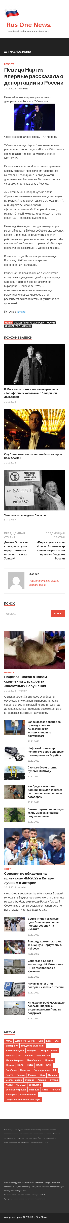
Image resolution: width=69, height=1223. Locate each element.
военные (34, 1089)
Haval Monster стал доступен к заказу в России (46, 985)
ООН (48, 1065)
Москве (10, 1065)
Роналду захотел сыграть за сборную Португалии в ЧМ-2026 (45, 945)
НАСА (20, 1065)
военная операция (16, 1089)
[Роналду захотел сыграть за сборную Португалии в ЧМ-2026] (14, 953)
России (50, 322)
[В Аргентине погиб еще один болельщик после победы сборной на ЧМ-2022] (14, 930)
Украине (26, 326)
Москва (49, 1060)
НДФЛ (39, 1065)
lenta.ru (21, 311)
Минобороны (34, 1060)
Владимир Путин (15, 1050)
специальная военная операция (23, 1099)
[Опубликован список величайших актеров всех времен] (34, 450)
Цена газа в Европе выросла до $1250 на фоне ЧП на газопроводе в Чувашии (45, 966)
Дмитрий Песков (48, 1050)
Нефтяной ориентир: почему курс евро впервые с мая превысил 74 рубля (46, 752)
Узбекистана (12, 326)
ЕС (19, 1055)
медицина (11, 1094)
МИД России (43, 1055)
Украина (29, 1080)
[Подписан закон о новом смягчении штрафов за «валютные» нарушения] (34, 669)
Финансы (9, 672)
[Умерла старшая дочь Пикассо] (34, 511)
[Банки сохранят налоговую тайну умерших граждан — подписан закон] (14, 821)
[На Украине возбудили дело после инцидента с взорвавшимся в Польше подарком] (14, 1014)
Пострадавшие (42, 1070)
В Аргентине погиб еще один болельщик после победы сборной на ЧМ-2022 (43, 924)
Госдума (31, 1050)
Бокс (48, 1040)
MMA (9, 1040)
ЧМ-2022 (21, 1084)
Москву (18, 322)
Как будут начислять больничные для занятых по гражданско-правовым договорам (45, 791)
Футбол (54, 1080)
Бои (41, 1040)
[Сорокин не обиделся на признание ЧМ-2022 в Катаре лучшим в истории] (34, 865)
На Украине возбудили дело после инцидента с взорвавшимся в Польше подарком (46, 1008)
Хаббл (9, 1084)
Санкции (52, 1075)
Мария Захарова (14, 1060)
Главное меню (19, 51)
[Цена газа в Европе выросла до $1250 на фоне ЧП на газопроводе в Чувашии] (14, 972)
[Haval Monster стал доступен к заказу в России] (14, 995)
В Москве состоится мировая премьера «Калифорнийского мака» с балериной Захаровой (31, 393)
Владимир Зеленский (32, 1045)
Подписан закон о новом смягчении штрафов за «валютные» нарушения (25, 681)
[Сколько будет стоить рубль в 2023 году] (14, 779)
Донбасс (10, 1055)
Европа (29, 1055)
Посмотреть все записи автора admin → (44, 582)
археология (35, 1084)
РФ (54, 1070)
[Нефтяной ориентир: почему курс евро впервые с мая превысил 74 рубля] (14, 760)
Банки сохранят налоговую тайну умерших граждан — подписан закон (46, 813)
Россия (32, 1075)
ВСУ (57, 1040)
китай (45, 1089)
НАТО (30, 1065)
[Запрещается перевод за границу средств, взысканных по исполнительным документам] (14, 733)
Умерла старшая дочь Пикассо (25, 515)
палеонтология (28, 1094)
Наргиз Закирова (34, 322)
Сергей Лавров (14, 1080)
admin (24, 88)
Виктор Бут (12, 1045)
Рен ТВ (9, 1075)
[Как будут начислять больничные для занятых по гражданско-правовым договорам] (14, 798)
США (42, 1075)
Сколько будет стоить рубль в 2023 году (42, 769)
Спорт (7, 869)
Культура (9, 64)
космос (56, 1089)
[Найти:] (34, 613)
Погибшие (11, 1070)
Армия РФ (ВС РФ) (25, 1040)
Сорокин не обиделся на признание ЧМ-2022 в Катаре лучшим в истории (29, 878)
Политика (25, 1070)
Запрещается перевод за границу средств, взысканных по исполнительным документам (44, 728)
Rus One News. (29, 25)
